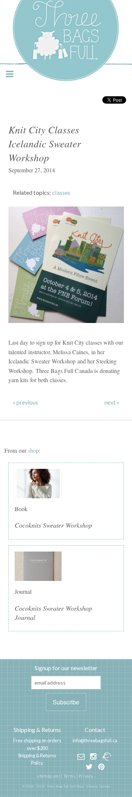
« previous (25, 402)
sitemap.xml (48, 775)
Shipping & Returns (37, 729)
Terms (69, 775)
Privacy (86, 775)
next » (112, 402)
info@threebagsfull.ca (95, 740)
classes (61, 192)
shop (33, 450)
